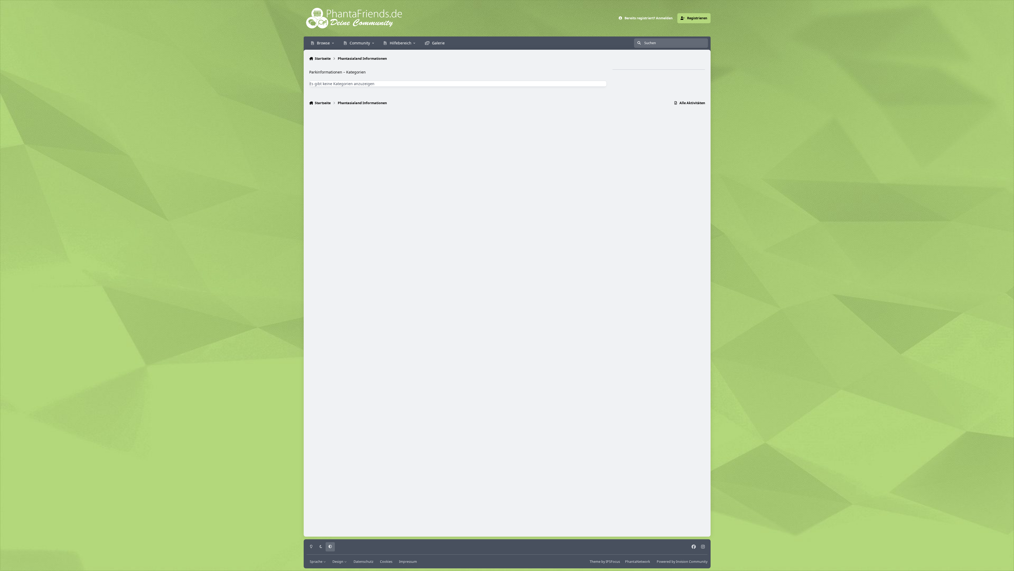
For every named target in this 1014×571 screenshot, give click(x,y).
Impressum (408, 561)
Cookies (386, 561)
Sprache (316, 561)
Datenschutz (363, 561)
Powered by (682, 561)
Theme (595, 561)
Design (338, 561)
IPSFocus (613, 561)
